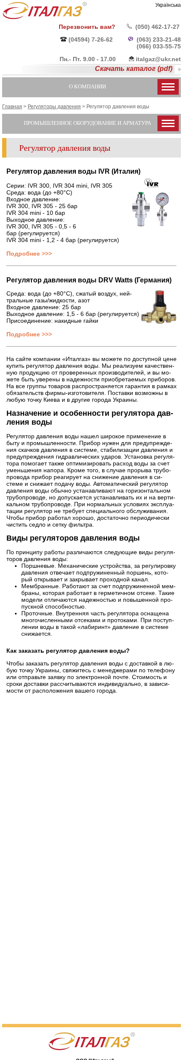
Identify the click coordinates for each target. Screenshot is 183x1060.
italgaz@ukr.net (158, 59)
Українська (168, 5)
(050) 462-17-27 (157, 26)
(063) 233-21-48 (159, 39)
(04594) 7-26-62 (91, 39)
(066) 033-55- (155, 46)
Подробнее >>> (29, 253)
